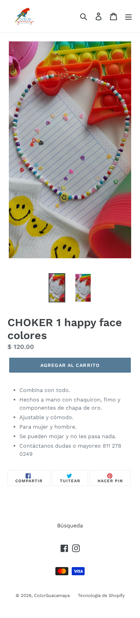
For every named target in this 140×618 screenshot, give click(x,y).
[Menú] (128, 16)
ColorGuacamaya (52, 595)
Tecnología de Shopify (101, 595)
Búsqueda (70, 525)
